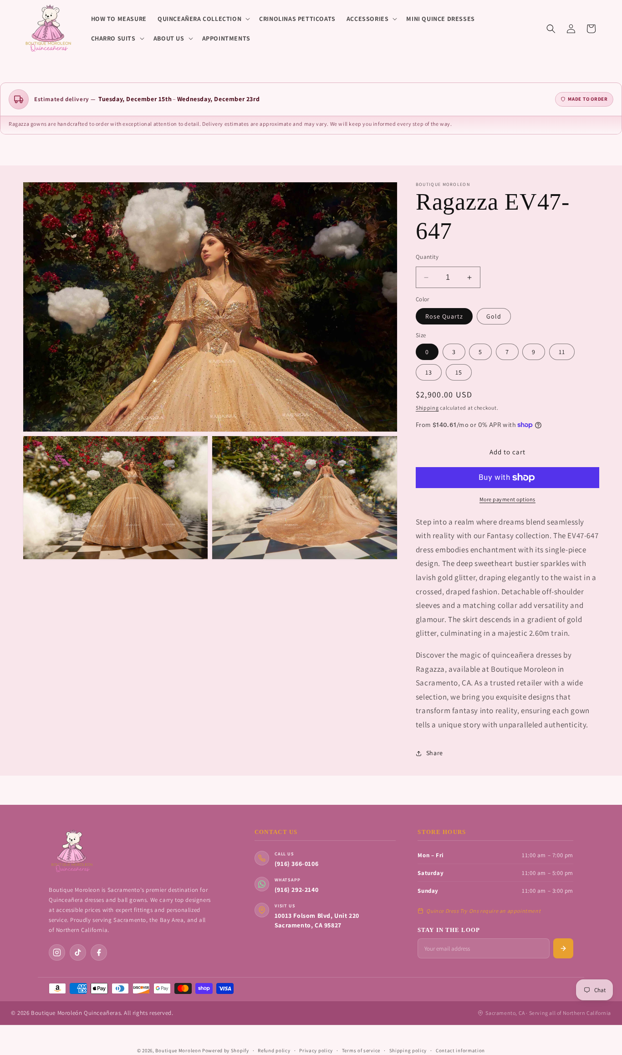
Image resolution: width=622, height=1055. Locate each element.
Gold (493, 316)
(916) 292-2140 (296, 889)
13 (428, 372)
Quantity (427, 257)
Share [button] (434, 753)
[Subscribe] (563, 948)
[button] (203, 18)
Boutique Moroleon (178, 1050)
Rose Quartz (444, 316)
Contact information (460, 1050)
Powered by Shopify (225, 1050)
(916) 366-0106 (296, 863)
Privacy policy (316, 1050)
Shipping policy (408, 1050)
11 (562, 352)
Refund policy (274, 1050)
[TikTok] (78, 952)
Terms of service (361, 1050)
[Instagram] (57, 952)
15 (458, 372)
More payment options (507, 499)
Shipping (427, 407)
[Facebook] (99, 952)
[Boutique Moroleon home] (71, 851)
